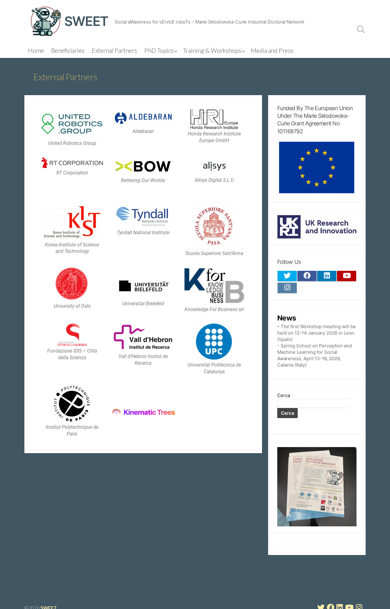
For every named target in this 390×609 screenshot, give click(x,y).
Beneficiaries (67, 50)
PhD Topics (159, 50)
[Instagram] (287, 288)
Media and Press (272, 50)
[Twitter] (287, 276)
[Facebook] (307, 276)
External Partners (114, 50)
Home (36, 50)
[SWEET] (45, 21)
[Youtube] (346, 276)
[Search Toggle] (361, 29)
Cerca (283, 395)
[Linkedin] (326, 276)
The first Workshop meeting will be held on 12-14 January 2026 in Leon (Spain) (316, 333)
